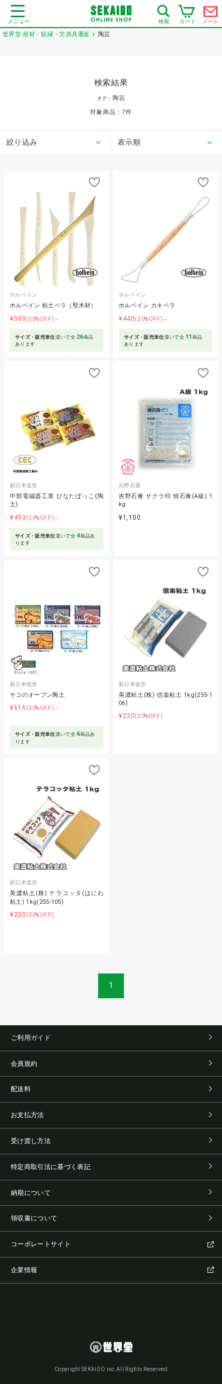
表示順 (129, 142)
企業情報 (24, 1270)
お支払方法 (27, 1115)
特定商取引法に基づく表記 (51, 1167)
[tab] (55, 142)
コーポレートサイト (41, 1244)
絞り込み (21, 142)
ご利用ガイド (31, 1038)
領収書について (34, 1218)
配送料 (21, 1089)
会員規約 (24, 1063)
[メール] (210, 14)
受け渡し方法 (31, 1141)
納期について (31, 1193)
